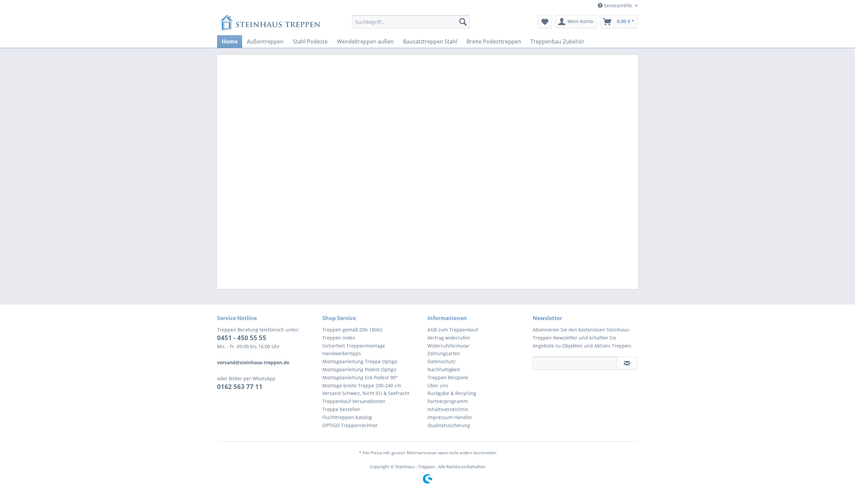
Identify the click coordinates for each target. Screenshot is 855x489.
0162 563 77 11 (240, 386)
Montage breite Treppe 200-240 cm (361, 385)
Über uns (438, 385)
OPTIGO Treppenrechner (350, 425)
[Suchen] (463, 21)
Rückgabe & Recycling (452, 393)
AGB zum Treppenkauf (453, 329)
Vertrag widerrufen (449, 337)
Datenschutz (442, 361)
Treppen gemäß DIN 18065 (352, 329)
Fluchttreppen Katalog (347, 417)
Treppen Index (338, 337)
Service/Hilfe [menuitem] (618, 5)
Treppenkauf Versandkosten (353, 401)
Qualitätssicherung (449, 425)
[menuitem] (411, 21)
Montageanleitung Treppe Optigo (359, 361)
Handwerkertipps (341, 353)
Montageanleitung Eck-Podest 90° (359, 377)
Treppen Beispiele (448, 377)
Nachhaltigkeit (444, 369)
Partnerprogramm (448, 401)
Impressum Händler (450, 417)
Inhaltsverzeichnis (448, 409)
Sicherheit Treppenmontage (353, 346)
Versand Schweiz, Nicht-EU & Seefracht (365, 393)
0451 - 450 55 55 (241, 337)
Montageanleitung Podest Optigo (359, 369)
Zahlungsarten (444, 353)
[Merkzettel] (545, 21)
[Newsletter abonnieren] (627, 363)
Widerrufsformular (449, 346)
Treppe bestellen (341, 409)
